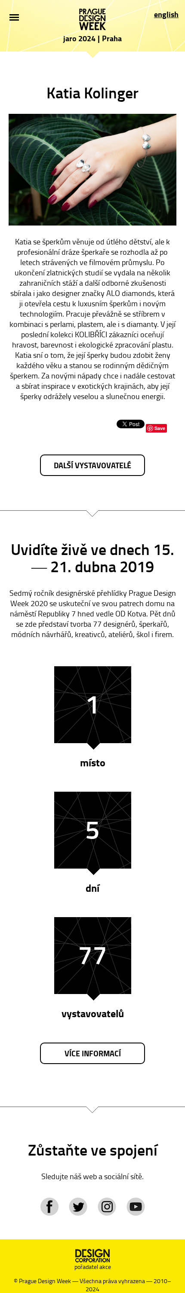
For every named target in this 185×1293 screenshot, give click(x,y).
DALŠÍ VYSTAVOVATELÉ (92, 465)
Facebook (49, 1207)
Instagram (107, 1207)
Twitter (78, 1207)
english (166, 14)
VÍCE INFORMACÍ (93, 1053)
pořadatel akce (92, 1267)
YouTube (135, 1207)
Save (159, 428)
